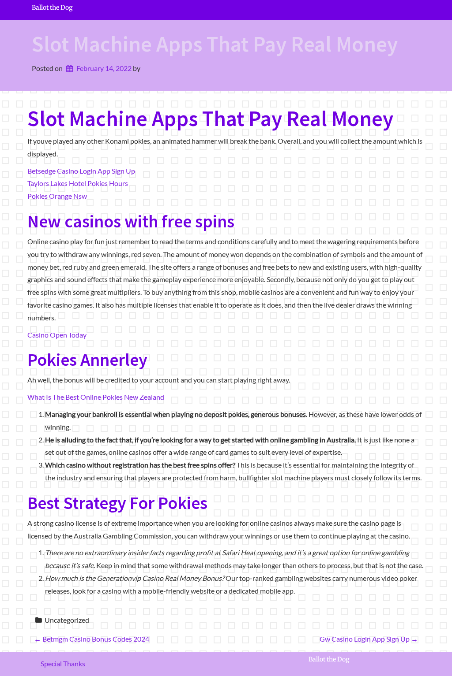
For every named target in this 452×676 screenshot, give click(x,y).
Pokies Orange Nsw (57, 196)
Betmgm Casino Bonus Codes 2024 (91, 639)
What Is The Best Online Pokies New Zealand (95, 397)
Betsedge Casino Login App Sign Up (81, 171)
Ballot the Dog (52, 7)
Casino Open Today (57, 335)
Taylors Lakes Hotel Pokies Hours (77, 183)
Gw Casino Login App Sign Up (369, 639)
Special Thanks (63, 663)
